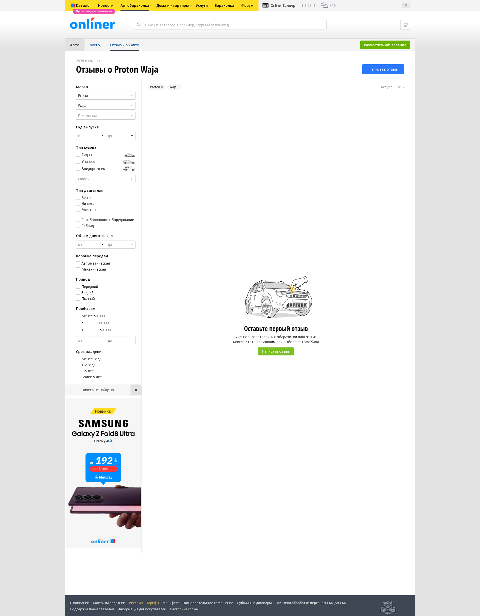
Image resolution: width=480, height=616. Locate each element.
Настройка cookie (184, 609)
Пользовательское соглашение (208, 602)
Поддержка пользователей (92, 609)
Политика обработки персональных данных (311, 602)
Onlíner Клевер (282, 5)
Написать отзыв (383, 69)
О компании (79, 602)
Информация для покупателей (142, 609)
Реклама (136, 602)
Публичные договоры (254, 602)
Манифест (171, 602)
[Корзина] (405, 25)
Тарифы (152, 602)
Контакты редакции (109, 602)
